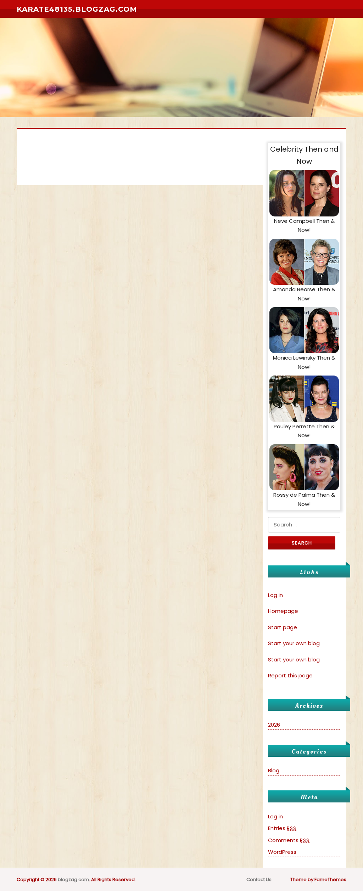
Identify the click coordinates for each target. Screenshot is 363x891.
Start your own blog (294, 643)
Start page (282, 627)
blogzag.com (73, 879)
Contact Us (259, 879)
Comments (288, 840)
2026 (274, 724)
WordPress (282, 852)
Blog (273, 770)
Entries (282, 828)
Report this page (290, 675)
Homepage (283, 611)
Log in (275, 595)
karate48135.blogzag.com (77, 9)
